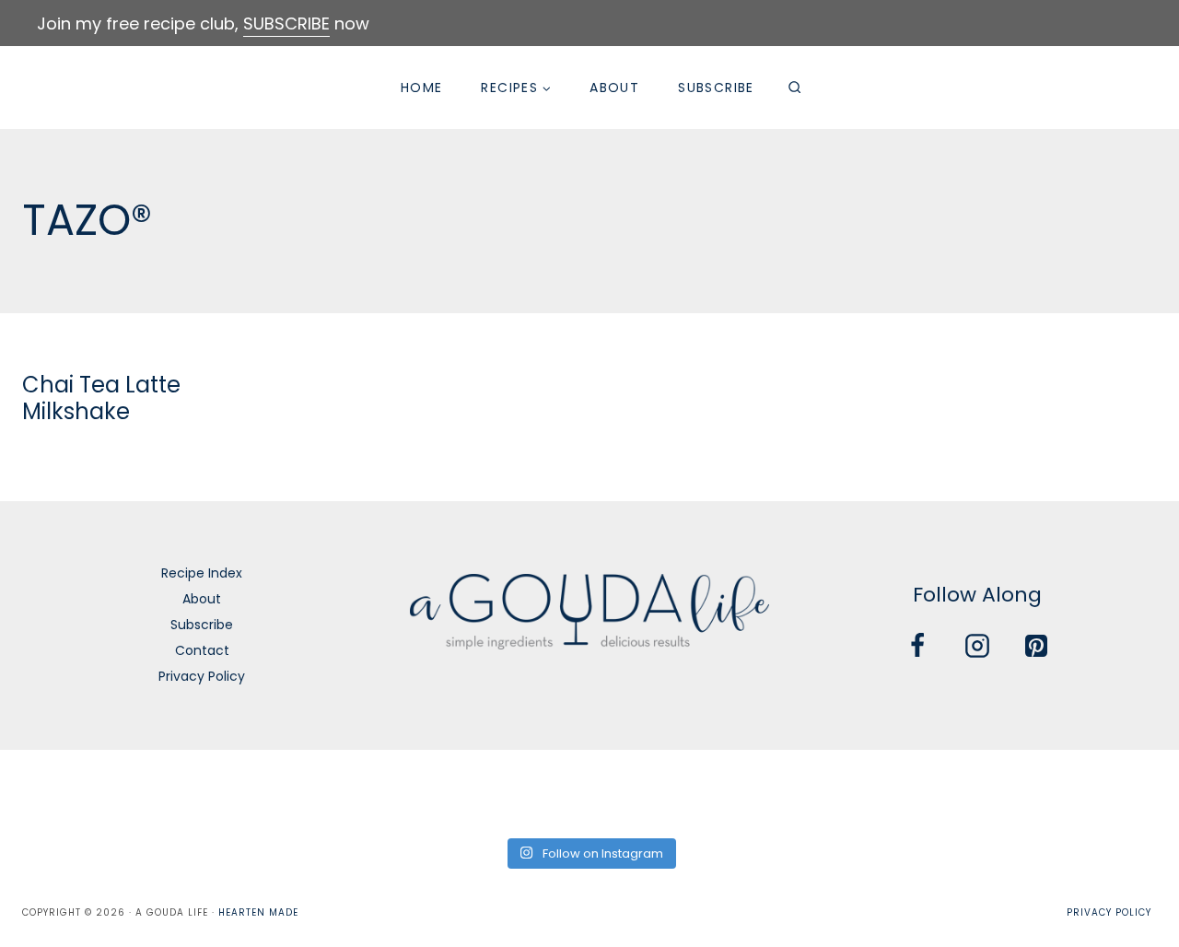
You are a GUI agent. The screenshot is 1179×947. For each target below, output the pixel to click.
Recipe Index (201, 573)
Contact (202, 650)
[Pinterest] (1036, 646)
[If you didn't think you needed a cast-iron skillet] (530, 792)
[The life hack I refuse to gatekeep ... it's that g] (886, 792)
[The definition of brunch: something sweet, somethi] (1005, 792)
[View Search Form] (795, 87)
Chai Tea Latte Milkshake (101, 398)
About (614, 87)
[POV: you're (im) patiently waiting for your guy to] (173, 792)
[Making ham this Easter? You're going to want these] (1124, 792)
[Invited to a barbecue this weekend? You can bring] (55, 792)
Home (422, 87)
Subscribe (716, 87)
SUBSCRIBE (286, 23)
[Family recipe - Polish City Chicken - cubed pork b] (768, 792)
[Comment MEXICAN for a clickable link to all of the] (649, 792)
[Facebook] (917, 646)
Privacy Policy (201, 676)
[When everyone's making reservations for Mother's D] (411, 792)
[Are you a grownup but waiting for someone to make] (292, 792)
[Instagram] (977, 646)
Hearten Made (258, 912)
